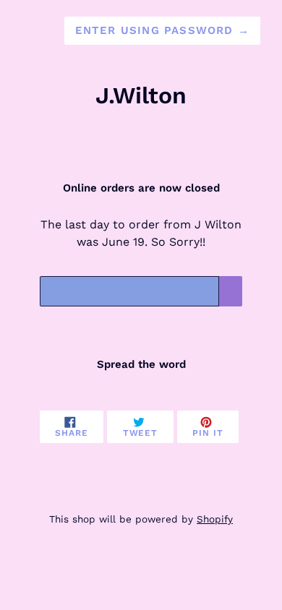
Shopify (215, 519)
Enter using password (162, 30)
